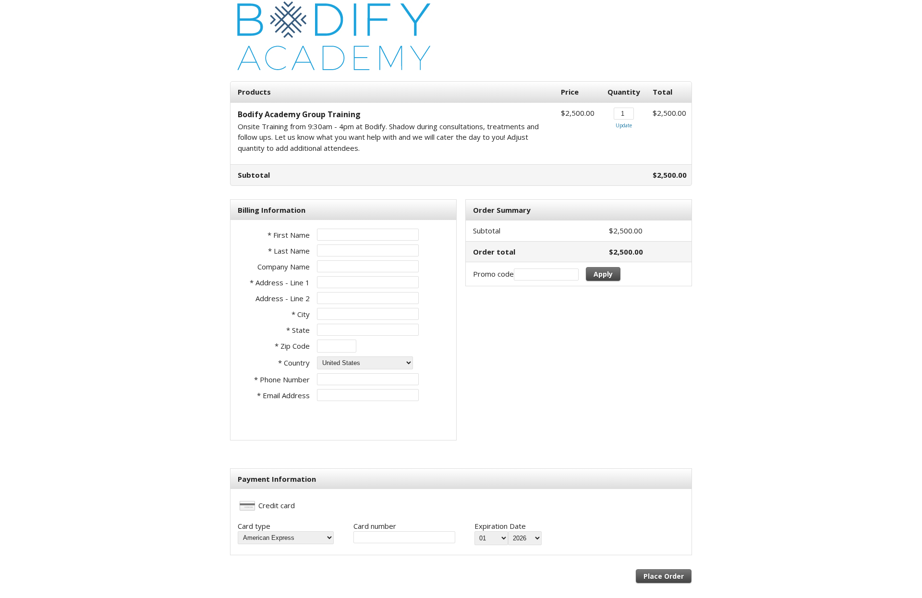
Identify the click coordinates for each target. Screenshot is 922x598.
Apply (603, 274)
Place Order (663, 576)
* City (300, 314)
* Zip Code (292, 346)
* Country (294, 362)
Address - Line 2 (282, 298)
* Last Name (289, 251)
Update (624, 125)
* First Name (288, 235)
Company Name (283, 266)
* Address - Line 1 (280, 282)
